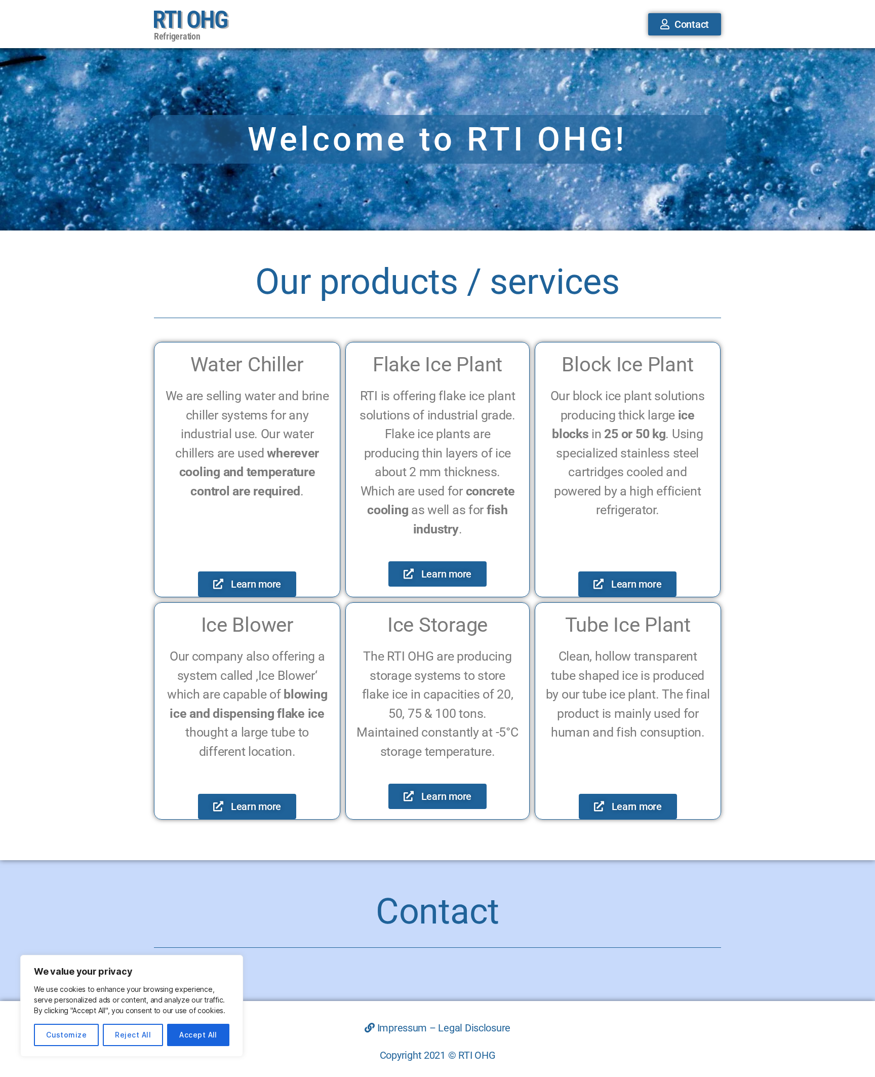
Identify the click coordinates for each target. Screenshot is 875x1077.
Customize (66, 1034)
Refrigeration (177, 36)
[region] (131, 1006)
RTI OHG (189, 19)
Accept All (198, 1034)
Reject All (133, 1034)
